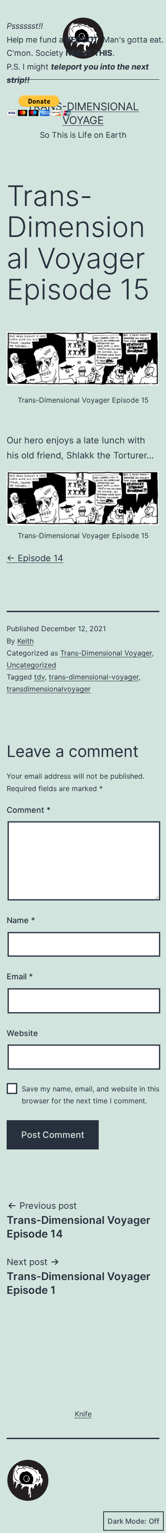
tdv (39, 676)
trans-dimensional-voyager (94, 676)
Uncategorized (31, 664)
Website (22, 1033)
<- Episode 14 (35, 558)
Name (21, 920)
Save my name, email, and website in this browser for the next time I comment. (90, 1094)
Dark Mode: (127, 1521)
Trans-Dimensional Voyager (106, 652)
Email (20, 976)
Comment (28, 810)
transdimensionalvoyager (49, 688)
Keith (25, 640)
